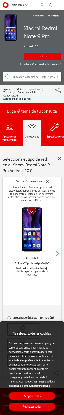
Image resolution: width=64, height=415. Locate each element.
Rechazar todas (32, 406)
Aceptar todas (32, 396)
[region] (32, 368)
